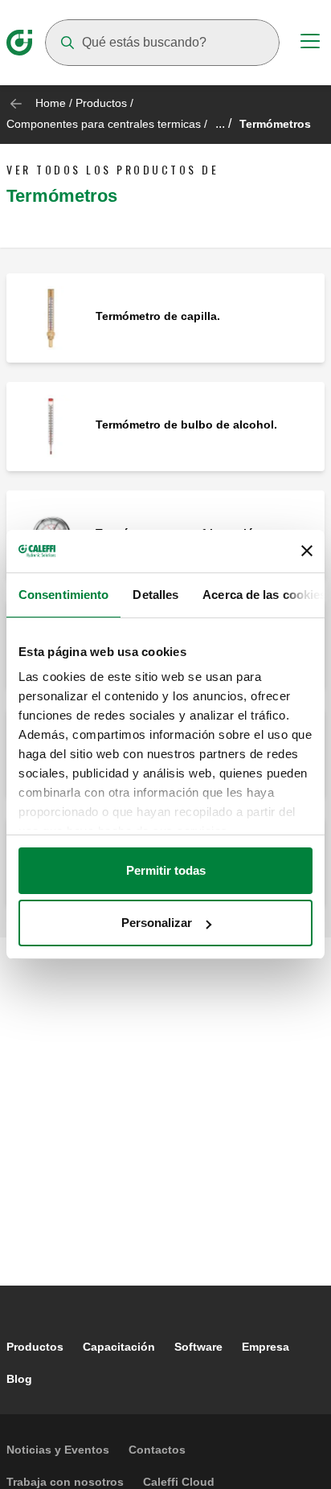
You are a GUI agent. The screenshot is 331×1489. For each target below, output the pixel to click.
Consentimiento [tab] (63, 594)
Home (50, 102)
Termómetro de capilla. (158, 316)
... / (223, 123)
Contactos (157, 1449)
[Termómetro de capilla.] (51, 317)
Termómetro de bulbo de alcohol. (186, 424)
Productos (101, 102)
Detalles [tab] (155, 594)
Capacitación (119, 1346)
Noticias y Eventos (57, 1449)
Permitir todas (166, 870)
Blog (19, 1378)
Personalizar (156, 922)
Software (198, 1346)
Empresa (265, 1346)
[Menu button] (310, 43)
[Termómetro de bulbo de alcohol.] (51, 426)
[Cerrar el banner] (307, 550)
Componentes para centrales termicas (103, 123)
